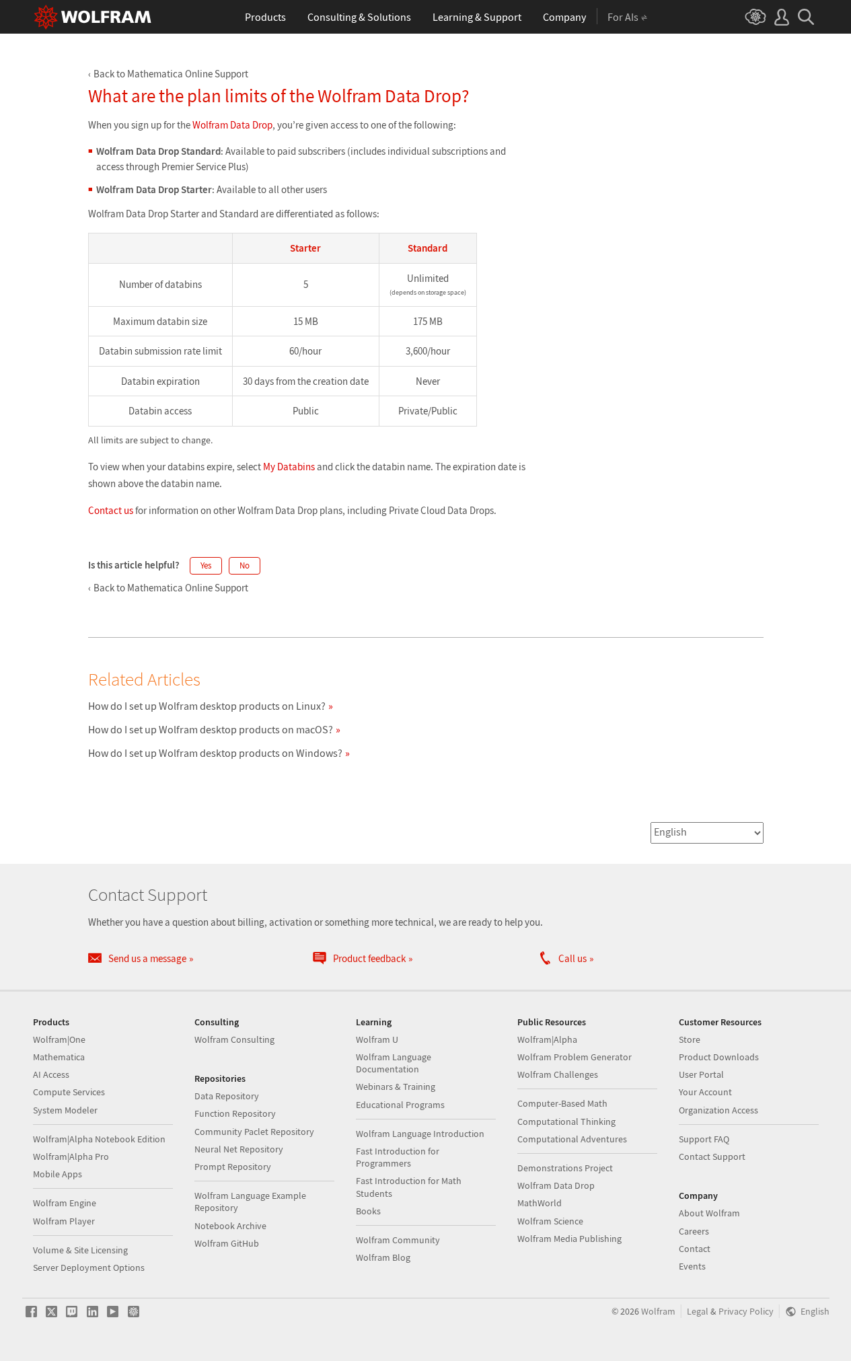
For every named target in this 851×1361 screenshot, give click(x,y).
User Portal (701, 1074)
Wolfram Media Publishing (569, 1239)
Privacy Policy (746, 1311)
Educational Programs (400, 1105)
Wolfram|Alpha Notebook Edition (99, 1139)
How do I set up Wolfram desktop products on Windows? (215, 753)
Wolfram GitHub (226, 1243)
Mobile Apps (57, 1174)
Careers (694, 1231)
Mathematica (59, 1057)
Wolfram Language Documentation (393, 1063)
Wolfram (658, 1311)
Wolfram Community (398, 1240)
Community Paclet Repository (254, 1132)
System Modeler (65, 1110)
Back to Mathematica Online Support (171, 73)
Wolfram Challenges (557, 1074)
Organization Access (718, 1110)
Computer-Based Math (562, 1103)
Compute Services (69, 1092)
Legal (697, 1311)
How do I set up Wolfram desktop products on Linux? (207, 705)
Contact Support (712, 1156)
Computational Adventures (572, 1139)
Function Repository (235, 1113)
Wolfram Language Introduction (420, 1134)
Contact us (110, 510)
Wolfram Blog (383, 1257)
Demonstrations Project (565, 1168)
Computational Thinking (566, 1121)
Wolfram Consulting (234, 1039)
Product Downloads (719, 1057)
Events (692, 1266)
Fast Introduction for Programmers (397, 1157)
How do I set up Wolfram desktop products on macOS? (210, 729)
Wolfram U (377, 1039)
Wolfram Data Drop (232, 124)
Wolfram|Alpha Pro (71, 1156)
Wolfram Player (64, 1221)
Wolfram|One (59, 1039)
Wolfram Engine (64, 1203)
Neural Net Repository (238, 1149)
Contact (694, 1249)
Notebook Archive (230, 1226)
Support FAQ (704, 1139)
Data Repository (226, 1096)
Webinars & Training (395, 1086)
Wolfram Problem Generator (574, 1057)
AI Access (51, 1074)
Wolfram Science (550, 1221)
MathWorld (539, 1203)
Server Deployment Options (89, 1267)
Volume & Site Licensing (80, 1250)
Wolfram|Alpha (547, 1039)
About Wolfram (709, 1213)
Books (368, 1211)
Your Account (705, 1092)
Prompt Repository (232, 1167)
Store (689, 1039)
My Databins (289, 466)
